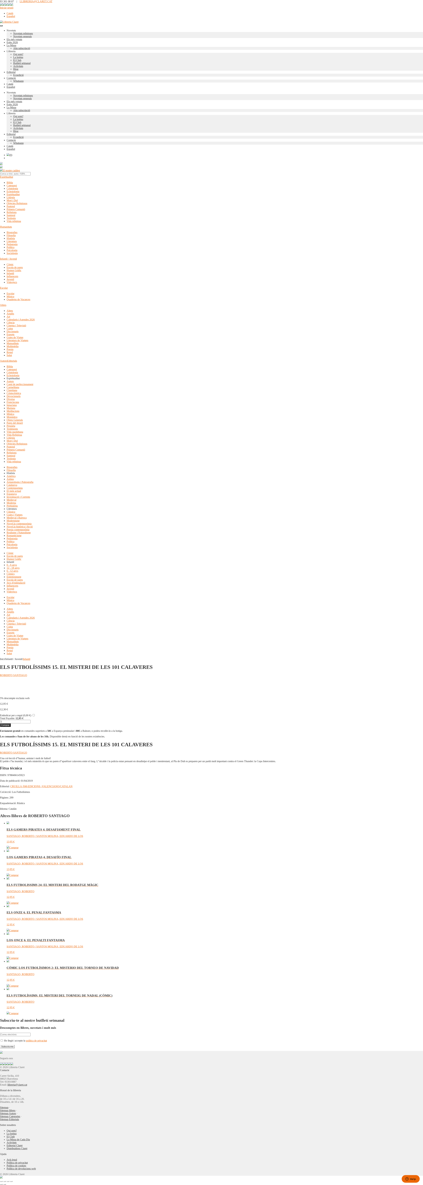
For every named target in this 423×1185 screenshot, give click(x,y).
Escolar (4, 287)
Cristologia (12, 188)
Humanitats (6, 226)
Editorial (11, 72)
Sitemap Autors (8, 1113)
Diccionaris (13, 331)
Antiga (10, 479)
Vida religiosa (14, 221)
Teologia (11, 218)
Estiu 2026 (12, 42)
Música (10, 296)
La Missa (11, 45)
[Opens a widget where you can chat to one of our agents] (411, 1179)
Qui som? (18, 54)
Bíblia (10, 182)
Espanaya (12, 494)
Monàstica (12, 417)
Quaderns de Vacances (18, 299)
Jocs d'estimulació (16, 582)
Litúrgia (11, 197)
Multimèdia (13, 346)
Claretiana (12, 390)
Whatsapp (18, 81)
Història (11, 238)
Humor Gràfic (14, 270)
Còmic (10, 264)
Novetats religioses (23, 33)
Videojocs (12, 282)
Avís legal (12, 1159)
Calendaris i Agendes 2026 (21, 319)
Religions (12, 212)
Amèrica (11, 476)
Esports (10, 334)
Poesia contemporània (18, 529)
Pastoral (11, 206)
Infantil (10, 273)
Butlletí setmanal (22, 63)
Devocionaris (13, 396)
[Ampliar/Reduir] (1, 1181)
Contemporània (15, 488)
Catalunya (12, 485)
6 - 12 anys (12, 570)
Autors (3, 360)
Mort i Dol (12, 200)
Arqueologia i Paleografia (20, 482)
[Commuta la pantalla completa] (4, 1181)
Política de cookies (16, 1165)
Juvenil (10, 279)
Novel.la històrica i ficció (20, 526)
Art (8, 316)
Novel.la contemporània (19, 523)
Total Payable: (7, 718)
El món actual (14, 491)
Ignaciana (12, 405)
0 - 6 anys (12, 565)
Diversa (11, 399)
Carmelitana (13, 387)
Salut (9, 355)
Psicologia (12, 250)
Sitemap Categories (10, 1116)
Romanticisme (14, 535)
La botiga (18, 57)
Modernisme (13, 520)
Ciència (11, 322)
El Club (17, 60)
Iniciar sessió (6, 7)
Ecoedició (18, 75)
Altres (3, 305)
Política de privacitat (17, 1162)
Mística (10, 414)
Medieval (11, 499)
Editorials (12, 360)
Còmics (11, 573)
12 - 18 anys (13, 567)
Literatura (12, 241)
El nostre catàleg (11, 170)
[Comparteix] (8, 1181)
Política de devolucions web (21, 1168)
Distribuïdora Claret (17, 1148)
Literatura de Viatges (17, 340)
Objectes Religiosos (17, 203)
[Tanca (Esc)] (11, 1181)
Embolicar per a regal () (15, 715)
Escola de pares (15, 267)
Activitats (18, 66)
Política (10, 247)
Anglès (10, 313)
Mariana (11, 408)
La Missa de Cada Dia (18, 1139)
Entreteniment (14, 576)
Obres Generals (15, 420)
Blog (15, 69)
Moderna (11, 502)
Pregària (11, 425)
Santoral (11, 215)
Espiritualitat (6, 177)
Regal (10, 352)
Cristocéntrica (14, 393)
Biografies (12, 232)
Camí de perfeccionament (20, 384)
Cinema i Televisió (16, 325)
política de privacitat (36, 1040)
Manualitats (13, 343)
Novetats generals (22, 36)
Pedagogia (12, 244)
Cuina (10, 328)
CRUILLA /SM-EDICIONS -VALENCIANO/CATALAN (41, 786)
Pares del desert (15, 423)
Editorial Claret (14, 1145)
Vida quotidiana (15, 431)
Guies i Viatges (14, 514)
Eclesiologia (13, 191)
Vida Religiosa (14, 434)
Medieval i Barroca (17, 517)
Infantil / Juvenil (8, 258)
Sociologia (12, 253)
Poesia (10, 349)
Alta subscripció (21, 48)
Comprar (5, 725)
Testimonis (12, 428)
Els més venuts (14, 39)
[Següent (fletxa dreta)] (4, 1184)
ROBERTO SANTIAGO (13, 675)
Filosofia (11, 235)
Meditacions (13, 411)
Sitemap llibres (7, 1110)
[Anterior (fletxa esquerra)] (1, 1184)
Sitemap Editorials (9, 1119)
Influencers (12, 276)
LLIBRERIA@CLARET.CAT (36, 1)
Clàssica (11, 511)
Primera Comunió (16, 209)
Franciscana (13, 402)
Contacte (11, 78)
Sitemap (4, 1107)
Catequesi (12, 185)
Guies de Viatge (15, 337)
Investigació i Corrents (18, 496)
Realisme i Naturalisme (19, 532)
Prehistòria (12, 505)
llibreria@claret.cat (17, 1084)
